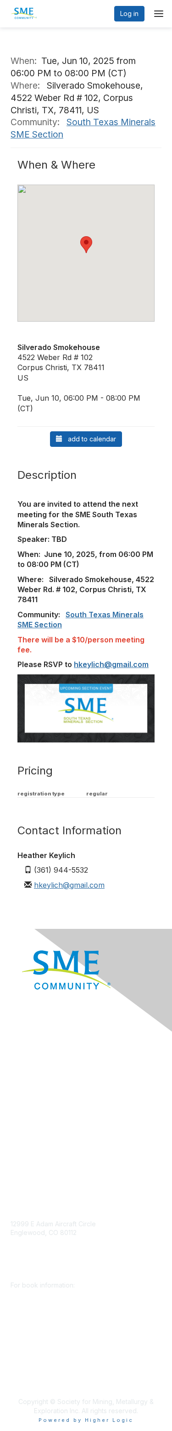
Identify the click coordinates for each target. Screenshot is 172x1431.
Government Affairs (39, 1096)
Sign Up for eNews (39, 1069)
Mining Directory (35, 1109)
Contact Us (27, 1163)
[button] (86, 245)
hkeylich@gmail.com (111, 664)
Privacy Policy (32, 1136)
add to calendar (89, 439)
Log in (129, 13)
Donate (22, 1055)
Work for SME (31, 1123)
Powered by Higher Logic (86, 1420)
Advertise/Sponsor (39, 1082)
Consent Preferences (43, 1150)
